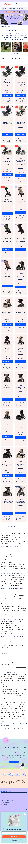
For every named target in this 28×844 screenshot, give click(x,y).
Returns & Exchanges (7, 800)
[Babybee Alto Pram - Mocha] (7, 415)
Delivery (3, 798)
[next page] (20, 527)
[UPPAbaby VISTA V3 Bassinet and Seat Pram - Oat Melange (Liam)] (7, 151)
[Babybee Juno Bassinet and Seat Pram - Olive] (7, 491)
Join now (14, 761)
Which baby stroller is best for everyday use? (12, 729)
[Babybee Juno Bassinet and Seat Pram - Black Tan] (7, 453)
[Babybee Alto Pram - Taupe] (7, 377)
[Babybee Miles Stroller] (7, 191)
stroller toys (12, 710)
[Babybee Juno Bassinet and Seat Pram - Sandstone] (21, 453)
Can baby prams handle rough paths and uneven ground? (12, 734)
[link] (14, 820)
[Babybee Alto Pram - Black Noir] (21, 303)
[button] (7, 101)
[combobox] (14, 8)
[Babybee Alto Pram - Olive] (21, 377)
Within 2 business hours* (24, 781)
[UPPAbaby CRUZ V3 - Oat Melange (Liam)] (21, 491)
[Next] (25, 47)
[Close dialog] (24, 814)
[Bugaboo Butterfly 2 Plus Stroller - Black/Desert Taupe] (21, 191)
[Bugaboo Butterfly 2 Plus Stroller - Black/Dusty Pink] (7, 265)
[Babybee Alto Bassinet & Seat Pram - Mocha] (7, 303)
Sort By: (18, 58)
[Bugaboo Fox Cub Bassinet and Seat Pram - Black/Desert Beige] (21, 111)
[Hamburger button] (1, 4)
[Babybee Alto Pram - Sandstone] (21, 340)
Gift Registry (5, 796)
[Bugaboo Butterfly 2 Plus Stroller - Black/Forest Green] (7, 229)
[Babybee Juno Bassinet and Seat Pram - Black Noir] (21, 415)
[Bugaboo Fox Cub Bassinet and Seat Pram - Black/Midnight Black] (21, 71)
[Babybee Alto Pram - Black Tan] (7, 340)
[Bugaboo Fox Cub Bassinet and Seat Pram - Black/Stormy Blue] (7, 111)
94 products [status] (4, 61)
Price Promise (5, 802)
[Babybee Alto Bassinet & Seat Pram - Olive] (21, 265)
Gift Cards (4, 804)
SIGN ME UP (14, 836)
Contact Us (4, 794)
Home (2, 26)
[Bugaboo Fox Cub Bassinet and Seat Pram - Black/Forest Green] (7, 71)
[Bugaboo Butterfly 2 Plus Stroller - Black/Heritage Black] (21, 229)
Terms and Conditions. (14, 840)
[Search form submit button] (25, 8)
